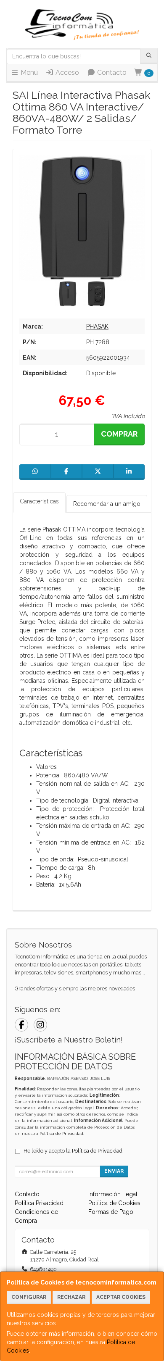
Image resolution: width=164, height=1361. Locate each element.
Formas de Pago (110, 1211)
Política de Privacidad (61, 1133)
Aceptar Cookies (120, 1297)
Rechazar (71, 1297)
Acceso (66, 72)
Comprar (119, 433)
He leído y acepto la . (74, 1151)
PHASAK (97, 326)
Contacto (111, 72)
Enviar (114, 1171)
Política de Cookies (114, 1203)
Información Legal (113, 1194)
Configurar (28, 1297)
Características (39, 501)
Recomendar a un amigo (106, 503)
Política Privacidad (39, 1203)
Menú (28, 72)
